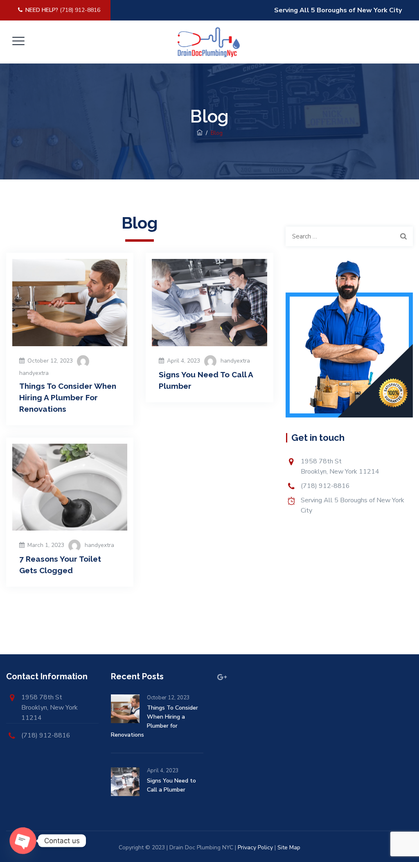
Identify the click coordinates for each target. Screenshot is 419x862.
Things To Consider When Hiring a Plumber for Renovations (67, 397)
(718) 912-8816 (62, 10)
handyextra (34, 373)
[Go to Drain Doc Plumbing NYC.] (200, 133)
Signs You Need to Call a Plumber (171, 785)
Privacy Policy (255, 847)
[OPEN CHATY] (23, 841)
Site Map (288, 847)
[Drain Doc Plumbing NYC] (208, 42)
